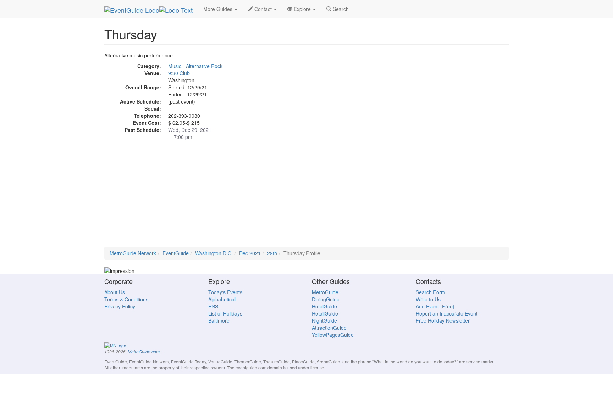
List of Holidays (225, 313)
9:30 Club (179, 73)
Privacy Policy (119, 306)
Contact (263, 8)
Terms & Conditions (126, 299)
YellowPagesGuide (333, 334)
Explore (302, 8)
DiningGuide (325, 299)
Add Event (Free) (435, 306)
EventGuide (175, 253)
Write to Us (428, 299)
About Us (114, 292)
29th (272, 253)
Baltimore (219, 320)
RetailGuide (325, 313)
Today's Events (225, 292)
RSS (213, 306)
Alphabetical (222, 299)
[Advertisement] (306, 197)
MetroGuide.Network (133, 253)
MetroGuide (325, 292)
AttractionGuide (329, 327)
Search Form (430, 292)
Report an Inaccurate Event (446, 313)
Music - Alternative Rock (195, 65)
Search (340, 8)
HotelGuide (324, 306)
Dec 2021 (250, 253)
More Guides (218, 8)
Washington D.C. (214, 253)
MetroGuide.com (144, 352)
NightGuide (324, 320)
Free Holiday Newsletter (443, 320)
